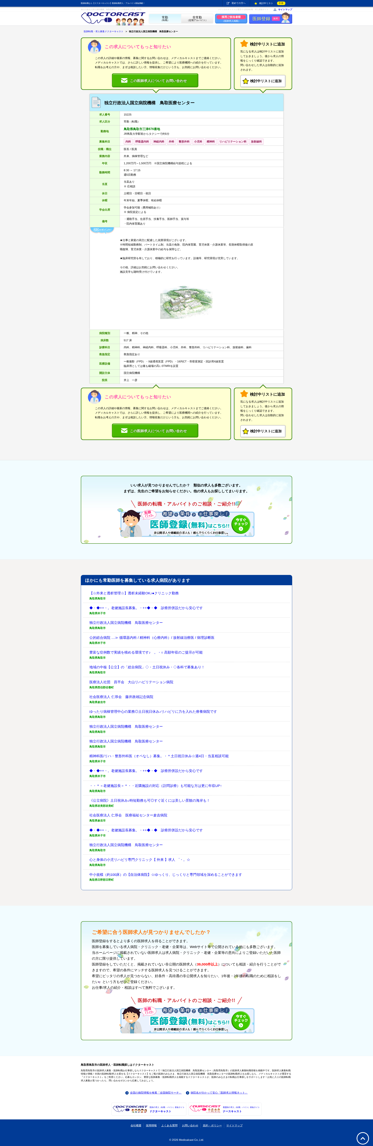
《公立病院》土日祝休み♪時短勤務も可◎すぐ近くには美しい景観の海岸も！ (149, 800)
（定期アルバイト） (197, 19)
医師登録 (265, 18)
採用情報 (151, 1125)
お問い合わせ (190, 1125)
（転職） (165, 19)
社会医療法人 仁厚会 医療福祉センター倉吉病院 (128, 815)
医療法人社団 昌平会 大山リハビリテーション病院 (131, 682)
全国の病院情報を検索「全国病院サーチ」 (156, 1092)
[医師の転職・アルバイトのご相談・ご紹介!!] (186, 523)
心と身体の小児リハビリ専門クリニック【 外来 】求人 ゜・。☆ (139, 860)
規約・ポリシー (212, 1125)
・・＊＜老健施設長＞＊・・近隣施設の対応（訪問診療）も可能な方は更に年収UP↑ (155, 786)
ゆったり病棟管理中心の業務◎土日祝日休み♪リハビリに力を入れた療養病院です (153, 712)
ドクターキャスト (167, 1109)
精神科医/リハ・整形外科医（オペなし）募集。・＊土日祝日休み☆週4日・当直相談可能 (159, 756)
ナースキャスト (241, 1109)
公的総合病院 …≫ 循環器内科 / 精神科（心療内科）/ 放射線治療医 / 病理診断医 (151, 638)
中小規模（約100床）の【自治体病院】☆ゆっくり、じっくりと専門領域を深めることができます (165, 875)
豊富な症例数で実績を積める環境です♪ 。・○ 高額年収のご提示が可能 (146, 652)
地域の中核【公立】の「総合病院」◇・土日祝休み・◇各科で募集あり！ (147, 667)
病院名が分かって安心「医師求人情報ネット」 (219, 1092)
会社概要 (136, 1125)
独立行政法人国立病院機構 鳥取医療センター (126, 623)
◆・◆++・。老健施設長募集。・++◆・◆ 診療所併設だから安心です (146, 608)
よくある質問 (169, 1125)
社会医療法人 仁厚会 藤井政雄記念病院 (121, 697)
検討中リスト (271, 3)
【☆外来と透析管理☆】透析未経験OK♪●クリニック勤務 (134, 593)
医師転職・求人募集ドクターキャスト (103, 31)
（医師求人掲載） (231, 18)
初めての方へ (239, 3)
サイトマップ (285, 9)
